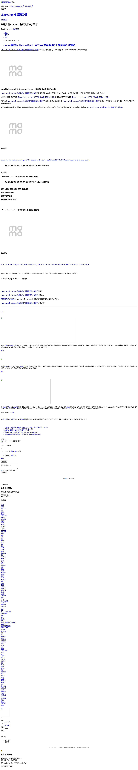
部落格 (7, 35)
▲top (2, 458)
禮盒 (13, 412)
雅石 (2, 608)
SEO (2, 633)
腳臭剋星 (14, 345)
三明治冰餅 (4, 515)
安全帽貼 (3, 519)
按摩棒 (2, 682)
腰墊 (2, 617)
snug (2, 311)
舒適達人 (11, 419)
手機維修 (3, 688)
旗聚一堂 (3, 531)
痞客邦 (12, 451)
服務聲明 (86, 747)
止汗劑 (2, 524)
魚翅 (2, 555)
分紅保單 (3, 603)
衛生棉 (5, 419)
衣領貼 (2, 505)
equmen (11, 366)
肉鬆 (2, 537)
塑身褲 (2, 702)
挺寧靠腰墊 (4, 613)
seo (1, 696)
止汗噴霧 (3, 526)
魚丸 (2, 546)
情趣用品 (3, 680)
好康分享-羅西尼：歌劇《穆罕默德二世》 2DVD (17, 430)
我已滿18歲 (5, 766)
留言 (16, 451)
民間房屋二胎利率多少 (8, 299)
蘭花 (2, 610)
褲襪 (2, 670)
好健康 (2, 586)
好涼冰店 (3, 517)
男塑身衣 (22, 366)
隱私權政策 (80, 747)
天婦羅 (2, 547)
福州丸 (2, 551)
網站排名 (3, 631)
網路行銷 (3, 695)
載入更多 (4, 461)
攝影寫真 (16, 29)
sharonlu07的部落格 (14, 14)
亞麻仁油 (3, 590)
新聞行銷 (3, 698)
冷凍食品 (3, 553)
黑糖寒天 (3, 624)
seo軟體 (3, 629)
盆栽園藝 (3, 606)
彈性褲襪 (3, 672)
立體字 (2, 645)
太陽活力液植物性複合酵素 (8, 622)
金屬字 (2, 649)
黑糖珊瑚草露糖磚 (6, 626)
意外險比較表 (4, 601)
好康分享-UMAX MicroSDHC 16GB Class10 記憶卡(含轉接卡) (21, 432)
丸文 (9, 407)
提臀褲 (2, 705)
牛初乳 (2, 594)
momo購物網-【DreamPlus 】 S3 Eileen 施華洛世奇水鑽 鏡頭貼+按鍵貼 (40, 45)
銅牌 (2, 647)
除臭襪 (5, 345)
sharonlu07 (3, 442)
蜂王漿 (2, 592)
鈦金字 (2, 657)
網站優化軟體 (4, 627)
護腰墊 (2, 619)
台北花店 (3, 641)
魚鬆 (2, 371)
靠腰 (2, 615)
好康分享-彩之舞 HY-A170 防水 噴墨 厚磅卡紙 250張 (19, 429)
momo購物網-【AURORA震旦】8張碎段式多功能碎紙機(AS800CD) (22, 434)
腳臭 (2, 510)
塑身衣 (2, 350)
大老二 (2, 675)
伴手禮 (2, 540)
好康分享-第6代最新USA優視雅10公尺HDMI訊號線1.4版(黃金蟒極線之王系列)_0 (26, 427)
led (1, 654)
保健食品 (3, 588)
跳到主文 (4, 20)
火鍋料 (2, 549)
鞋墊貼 (2, 528)
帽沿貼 (2, 506)
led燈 (2, 652)
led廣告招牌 (4, 650)
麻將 (2, 673)
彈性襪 (2, 668)
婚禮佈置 (3, 638)
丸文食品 (15, 407)
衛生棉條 (3, 691)
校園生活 (13, 455)
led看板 (3, 659)
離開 (10, 766)
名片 (6, 37)
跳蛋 (2, 684)
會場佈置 (3, 640)
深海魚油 (3, 595)
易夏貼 (2, 521)
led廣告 (3, 655)
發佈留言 (4, 472)
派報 (2, 643)
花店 (2, 634)
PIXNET (55, 747)
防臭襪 (2, 514)
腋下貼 (2, 523)
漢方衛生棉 (23, 419)
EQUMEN (3, 703)
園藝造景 (3, 604)
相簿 (6, 33)
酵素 (2, 597)
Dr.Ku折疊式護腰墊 (6, 611)
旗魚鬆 (68, 407)
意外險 (2, 599)
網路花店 (3, 636)
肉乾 (2, 544)
